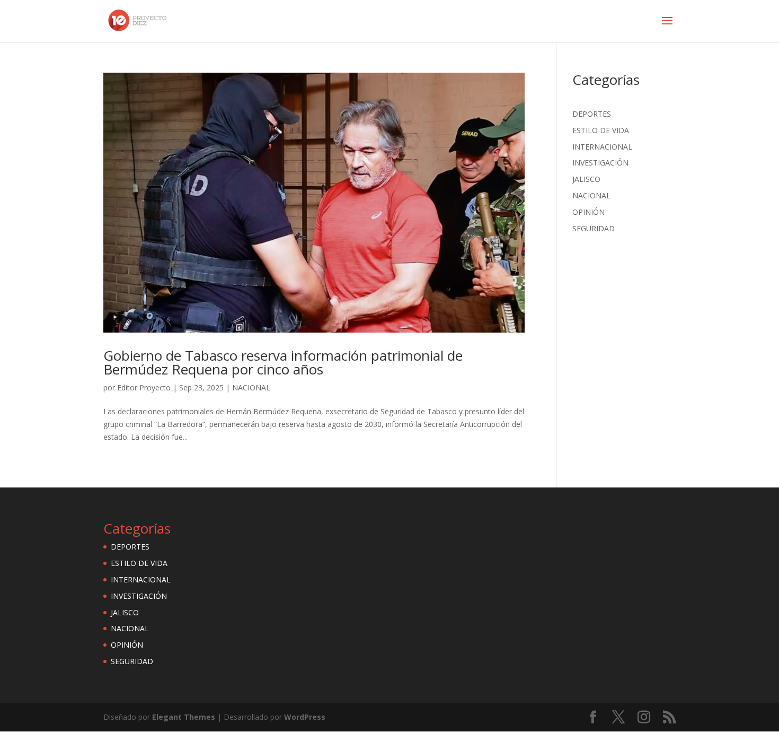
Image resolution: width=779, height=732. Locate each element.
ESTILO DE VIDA (600, 130)
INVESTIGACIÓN (600, 163)
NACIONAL (251, 387)
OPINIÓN (588, 212)
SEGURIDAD (593, 228)
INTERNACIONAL (602, 147)
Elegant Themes (183, 717)
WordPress (304, 717)
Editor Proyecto (144, 387)
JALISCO (586, 179)
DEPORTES (591, 114)
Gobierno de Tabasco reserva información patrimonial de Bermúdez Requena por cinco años (283, 362)
